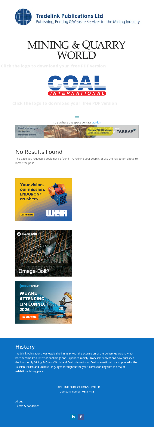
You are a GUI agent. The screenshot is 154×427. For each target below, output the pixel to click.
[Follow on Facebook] (81, 417)
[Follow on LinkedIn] (73, 417)
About (19, 401)
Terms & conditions (27, 406)
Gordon (96, 122)
